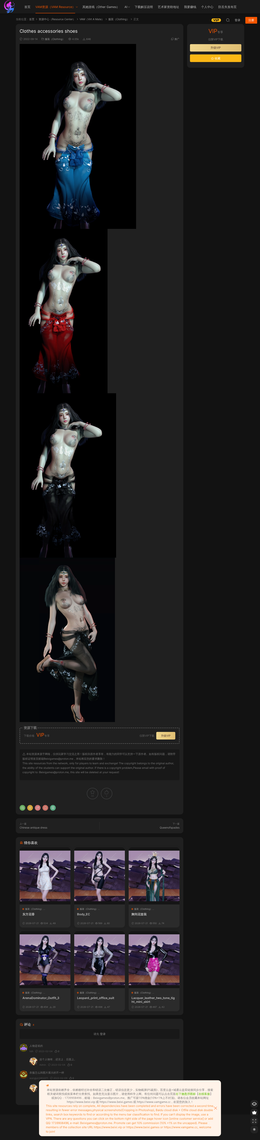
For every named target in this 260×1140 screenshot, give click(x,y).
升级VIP (166, 735)
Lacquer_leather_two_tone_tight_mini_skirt (153, 1000)
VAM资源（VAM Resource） (55, 7)
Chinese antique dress (33, 827)
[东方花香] (45, 875)
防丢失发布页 (227, 7)
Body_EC (83, 914)
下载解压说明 (144, 7)
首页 (27, 7)
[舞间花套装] (154, 875)
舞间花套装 (139, 914)
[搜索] (228, 20)
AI (125, 7)
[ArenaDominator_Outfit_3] (45, 959)
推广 (177, 39)
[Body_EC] (99, 875)
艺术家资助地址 (168, 7)
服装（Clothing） (55, 39)
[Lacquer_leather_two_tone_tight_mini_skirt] (154, 959)
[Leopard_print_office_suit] (99, 959)
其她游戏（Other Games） (101, 7)
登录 (103, 1034)
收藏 (217, 58)
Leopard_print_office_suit (95, 998)
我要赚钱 (190, 7)
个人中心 (207, 7)
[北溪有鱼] (9, 6)
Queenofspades (169, 827)
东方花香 (28, 914)
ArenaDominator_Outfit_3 (40, 998)
